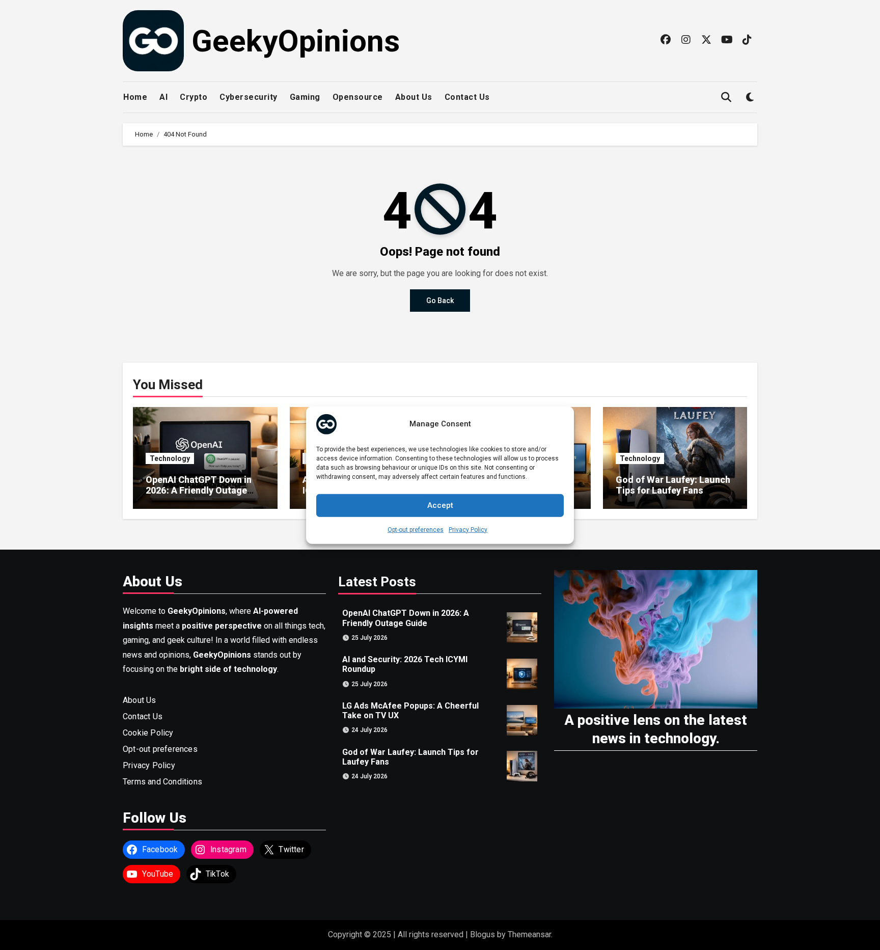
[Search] (726, 97)
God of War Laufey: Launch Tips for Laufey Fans (673, 485)
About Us (413, 97)
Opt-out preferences (416, 529)
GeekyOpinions (295, 41)
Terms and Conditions (162, 781)
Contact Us (467, 97)
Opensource (358, 97)
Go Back (440, 300)
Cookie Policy (148, 733)
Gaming (305, 97)
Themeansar (529, 934)
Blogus (482, 934)
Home (135, 97)
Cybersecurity (248, 97)
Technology (170, 458)
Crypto (193, 97)
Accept (440, 505)
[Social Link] (666, 39)
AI (163, 97)
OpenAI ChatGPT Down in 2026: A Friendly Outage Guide (199, 490)
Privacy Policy (468, 529)
